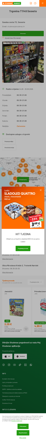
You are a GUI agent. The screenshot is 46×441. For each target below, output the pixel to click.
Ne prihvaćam (23, 432)
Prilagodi (22, 438)
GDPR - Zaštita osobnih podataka (12, 389)
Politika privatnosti (7, 386)
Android (22, 356)
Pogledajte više (34, 282)
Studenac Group (7, 403)
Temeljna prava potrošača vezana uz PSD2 (14, 393)
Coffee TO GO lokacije (8, 400)
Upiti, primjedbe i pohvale (10, 382)
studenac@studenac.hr (16, 26)
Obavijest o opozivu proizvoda (11, 396)
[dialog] (23, 427)
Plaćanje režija (9, 141)
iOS (9, 356)
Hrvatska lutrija (9, 147)
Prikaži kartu (23, 179)
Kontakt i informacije (8, 379)
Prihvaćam (23, 426)
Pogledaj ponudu (23, 248)
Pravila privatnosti (16, 420)
